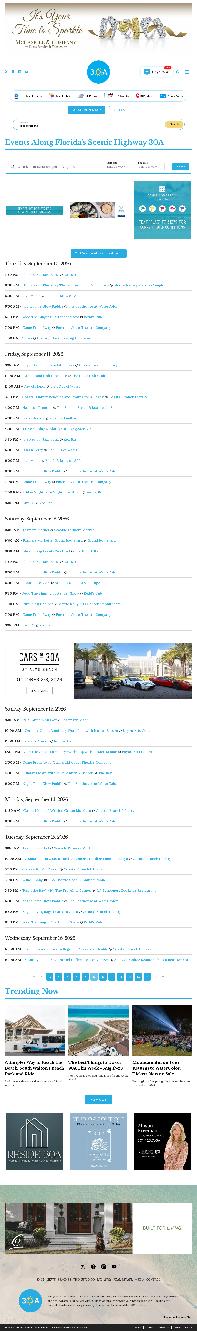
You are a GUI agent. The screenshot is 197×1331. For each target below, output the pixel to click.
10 (112, 976)
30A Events (121, 96)
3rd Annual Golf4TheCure (45, 376)
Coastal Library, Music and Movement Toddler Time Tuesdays (76, 859)
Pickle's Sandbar (63, 418)
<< (34, 976)
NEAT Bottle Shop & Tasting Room (76, 880)
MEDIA (139, 1279)
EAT (99, 1279)
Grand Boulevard (102, 540)
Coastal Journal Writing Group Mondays (57, 810)
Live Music (32, 296)
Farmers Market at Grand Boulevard (53, 540)
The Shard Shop (88, 551)
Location (23, 123)
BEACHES (64, 1279)
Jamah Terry (33, 450)
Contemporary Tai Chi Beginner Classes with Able (66, 949)
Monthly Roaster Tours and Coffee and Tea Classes (67, 960)
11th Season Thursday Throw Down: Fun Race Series (66, 285)
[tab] (86, 110)
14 (147, 976)
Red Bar (70, 275)
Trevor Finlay (34, 429)
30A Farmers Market (40, 720)
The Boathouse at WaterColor (93, 306)
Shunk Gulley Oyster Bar (70, 429)
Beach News (175, 96)
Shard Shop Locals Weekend (46, 551)
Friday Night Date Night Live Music (51, 492)
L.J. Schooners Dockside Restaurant (126, 890)
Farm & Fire (63, 741)
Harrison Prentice (37, 408)
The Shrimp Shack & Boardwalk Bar (86, 408)
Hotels (119, 110)
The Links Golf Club (88, 376)
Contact (153, 1279)
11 (120, 976)
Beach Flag (63, 96)
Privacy (188, 1327)
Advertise (164, 1327)
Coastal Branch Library (98, 365)
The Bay (105, 773)
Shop (41, 1279)
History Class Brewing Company (64, 338)
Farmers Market (36, 530)
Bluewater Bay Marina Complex (140, 285)
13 (138, 976)
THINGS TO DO (84, 1279)
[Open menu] (187, 72)
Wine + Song (32, 880)
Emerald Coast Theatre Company (83, 328)
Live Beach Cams (31, 96)
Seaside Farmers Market (74, 530)
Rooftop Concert (36, 583)
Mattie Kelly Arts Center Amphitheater (90, 604)
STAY (107, 1279)
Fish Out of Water (65, 386)
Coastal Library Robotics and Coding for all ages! (63, 397)
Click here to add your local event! (99, 253)
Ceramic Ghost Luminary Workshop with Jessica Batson (71, 731)
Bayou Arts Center (138, 731)
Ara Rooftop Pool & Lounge (77, 583)
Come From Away (36, 328)
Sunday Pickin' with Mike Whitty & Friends (58, 773)
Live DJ (28, 503)
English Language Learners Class (50, 912)
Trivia (27, 338)
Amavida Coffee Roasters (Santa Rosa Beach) (151, 960)
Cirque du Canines (37, 604)
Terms (177, 1327)
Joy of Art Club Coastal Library (48, 365)
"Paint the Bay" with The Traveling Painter (57, 890)
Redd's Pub (93, 317)
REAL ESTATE (123, 1279)
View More (98, 1099)
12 (129, 976)
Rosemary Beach (75, 720)
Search (174, 124)
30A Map (146, 96)
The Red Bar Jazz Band (40, 275)
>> (162, 976)
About (138, 1327)
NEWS (51, 1279)
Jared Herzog (33, 418)
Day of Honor (35, 386)
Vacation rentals (86, 110)
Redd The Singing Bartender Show (50, 317)
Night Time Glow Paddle (43, 306)
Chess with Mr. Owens (40, 869)
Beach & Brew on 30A (63, 296)
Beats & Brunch (36, 741)
